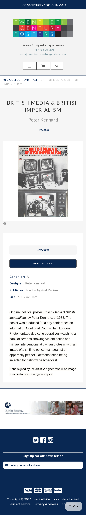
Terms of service (20, 504)
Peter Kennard (43, 120)
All (35, 79)
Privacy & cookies (46, 504)
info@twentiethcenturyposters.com (43, 54)
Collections (19, 79)
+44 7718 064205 (43, 49)
